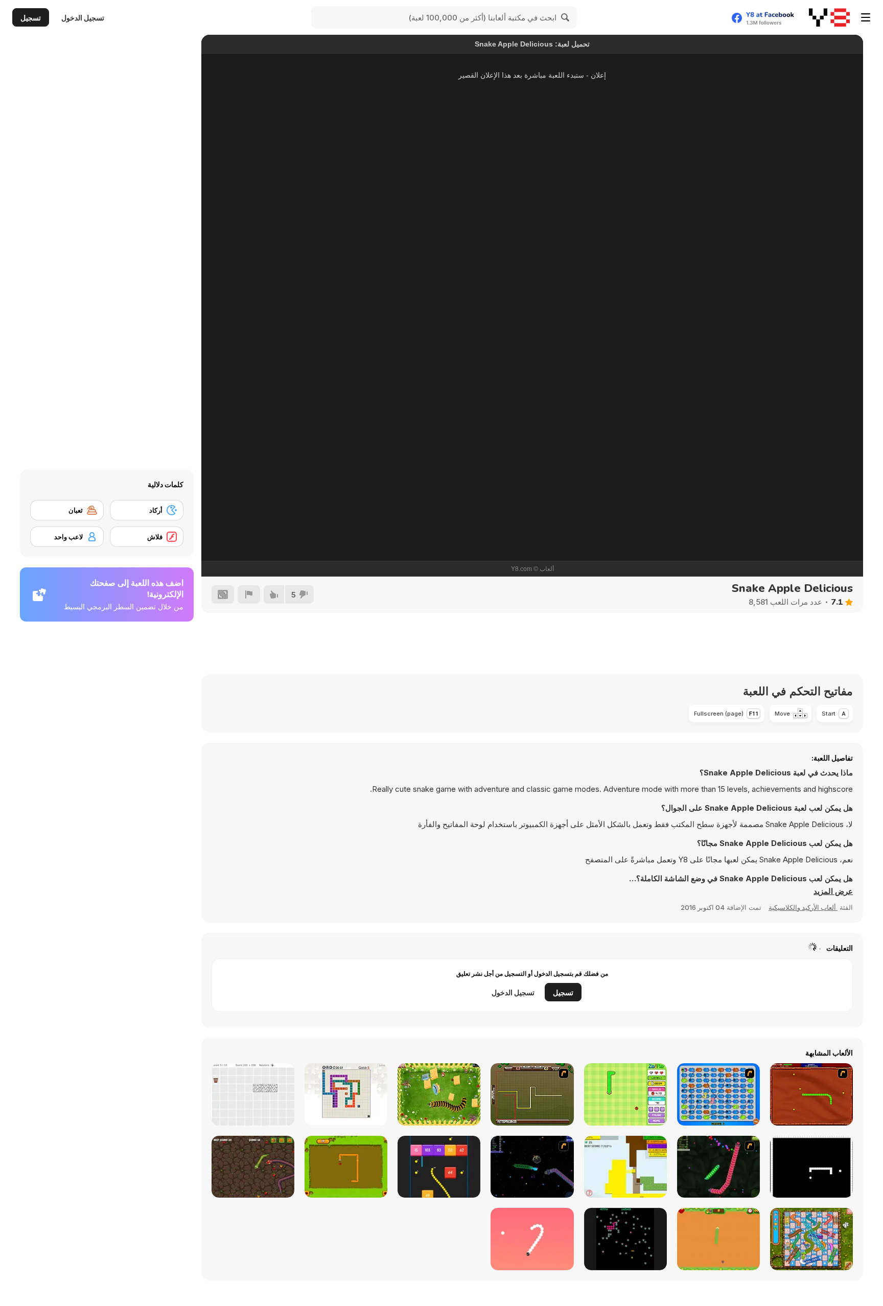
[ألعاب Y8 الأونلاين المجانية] (829, 17)
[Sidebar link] (865, 17)
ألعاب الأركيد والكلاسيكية (803, 907)
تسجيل (30, 17)
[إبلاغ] (249, 594)
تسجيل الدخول (82, 17)
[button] (833, 891)
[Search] (565, 17)
